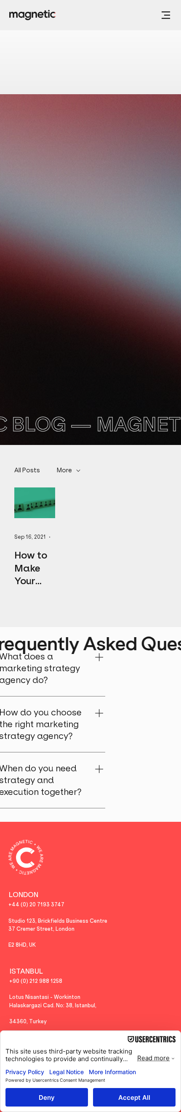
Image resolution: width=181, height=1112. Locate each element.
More (64, 470)
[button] (166, 15)
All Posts (27, 470)
